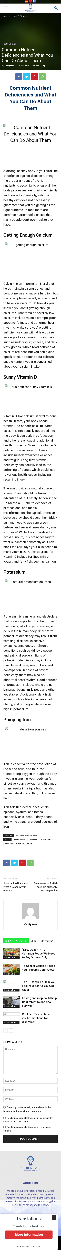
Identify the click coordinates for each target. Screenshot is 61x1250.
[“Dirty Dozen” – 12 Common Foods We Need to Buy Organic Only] (11, 953)
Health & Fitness (18, 16)
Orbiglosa (9, 65)
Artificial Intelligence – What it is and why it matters (15, 887)
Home (5, 16)
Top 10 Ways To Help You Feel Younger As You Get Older (38, 985)
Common (33, 839)
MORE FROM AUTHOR (42, 941)
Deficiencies (47, 839)
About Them (19, 839)
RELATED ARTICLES (16, 941)
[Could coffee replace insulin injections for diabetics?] (11, 1018)
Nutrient (9, 843)
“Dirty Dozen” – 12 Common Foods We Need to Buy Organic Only (38, 953)
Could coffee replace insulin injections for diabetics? (36, 1018)
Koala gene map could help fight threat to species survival (39, 1001)
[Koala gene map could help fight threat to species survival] (11, 1002)
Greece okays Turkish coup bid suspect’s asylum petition (46, 887)
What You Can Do (24, 843)
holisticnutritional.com (26, 835)
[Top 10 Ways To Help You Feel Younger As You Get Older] (11, 986)
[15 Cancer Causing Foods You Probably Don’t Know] (11, 970)
